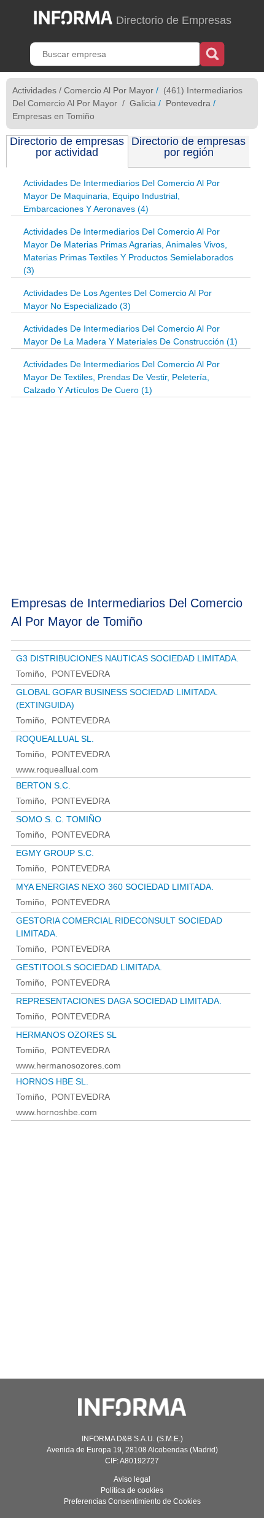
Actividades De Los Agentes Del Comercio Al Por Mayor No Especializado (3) (117, 299)
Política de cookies (132, 1490)
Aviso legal (132, 1479)
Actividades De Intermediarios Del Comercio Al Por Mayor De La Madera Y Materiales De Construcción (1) (130, 335)
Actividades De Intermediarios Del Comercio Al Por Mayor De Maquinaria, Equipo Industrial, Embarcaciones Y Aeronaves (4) (121, 196)
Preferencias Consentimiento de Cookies (132, 1501)
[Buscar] (212, 52)
